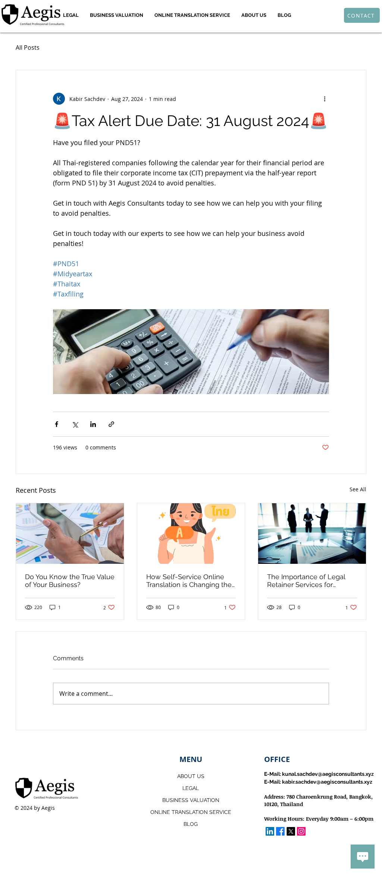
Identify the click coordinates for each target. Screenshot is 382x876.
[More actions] (324, 98)
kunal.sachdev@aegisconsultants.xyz (328, 774)
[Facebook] (280, 831)
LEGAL (190, 788)
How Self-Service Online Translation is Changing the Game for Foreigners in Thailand (189, 580)
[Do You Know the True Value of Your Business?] (70, 533)
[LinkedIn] (270, 831)
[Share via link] (111, 424)
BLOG (191, 824)
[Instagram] (301, 831)
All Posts (28, 47)
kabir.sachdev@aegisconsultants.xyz (327, 782)
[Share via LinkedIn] (93, 424)
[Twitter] (290, 831)
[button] (70, 15)
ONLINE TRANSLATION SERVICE (191, 812)
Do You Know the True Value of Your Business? (70, 580)
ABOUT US (190, 776)
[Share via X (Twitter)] (74, 424)
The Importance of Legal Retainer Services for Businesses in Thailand (306, 580)
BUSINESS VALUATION (190, 800)
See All (358, 489)
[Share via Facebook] (56, 424)
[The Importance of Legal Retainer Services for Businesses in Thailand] (312, 533)
